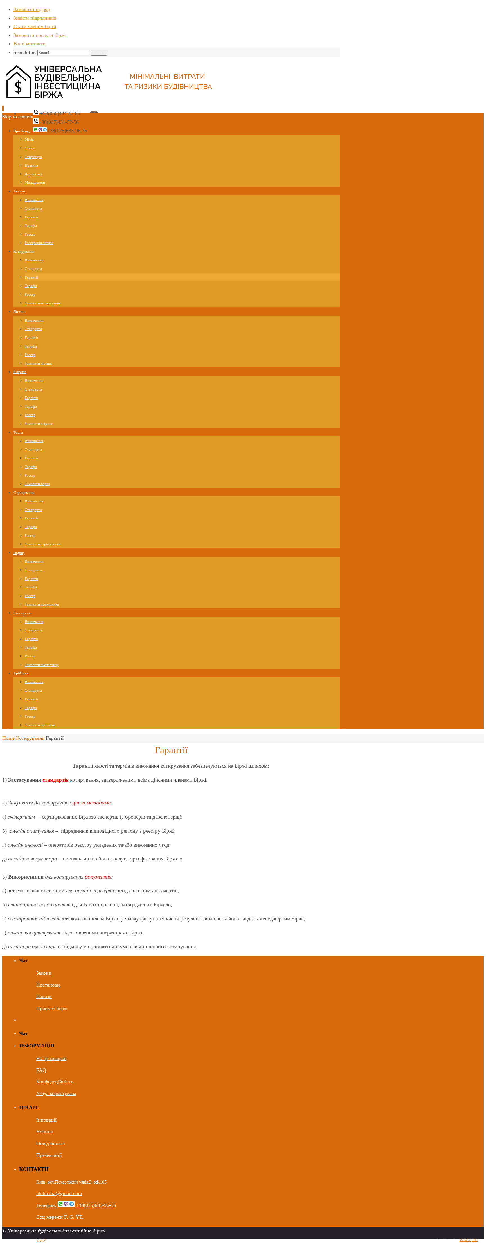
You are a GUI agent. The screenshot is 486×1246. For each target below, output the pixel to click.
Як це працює (51, 1058)
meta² (41, 1240)
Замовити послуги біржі (40, 35)
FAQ (41, 1070)
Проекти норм (51, 1008)
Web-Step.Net (469, 1240)
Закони (43, 973)
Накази (44, 996)
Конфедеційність (54, 1081)
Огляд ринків (50, 1143)
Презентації (49, 1155)
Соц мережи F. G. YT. (60, 1217)
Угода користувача (56, 1093)
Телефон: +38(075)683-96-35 (76, 1205)
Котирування (30, 738)
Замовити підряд (32, 9)
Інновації (46, 1120)
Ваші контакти (30, 43)
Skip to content (17, 117)
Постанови (48, 985)
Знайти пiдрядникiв (35, 18)
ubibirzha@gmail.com (59, 1193)
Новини (44, 1132)
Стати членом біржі (35, 26)
